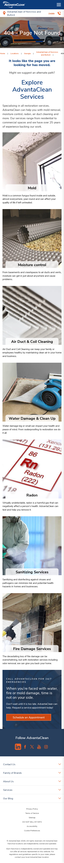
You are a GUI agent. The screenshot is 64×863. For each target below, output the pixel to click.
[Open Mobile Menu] (59, 5)
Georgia (27, 53)
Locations (14, 53)
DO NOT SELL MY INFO (32, 822)
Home (2, 53)
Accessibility (32, 826)
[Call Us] (59, 13)
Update (51, 13)
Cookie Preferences (32, 830)
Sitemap (32, 817)
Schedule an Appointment (29, 717)
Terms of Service (32, 813)
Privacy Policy (32, 809)
